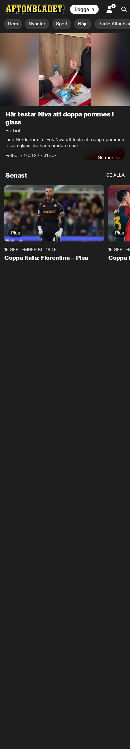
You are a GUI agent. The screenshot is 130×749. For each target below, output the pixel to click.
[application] (65, 69)
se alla (115, 175)
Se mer (105, 157)
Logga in (84, 9)
